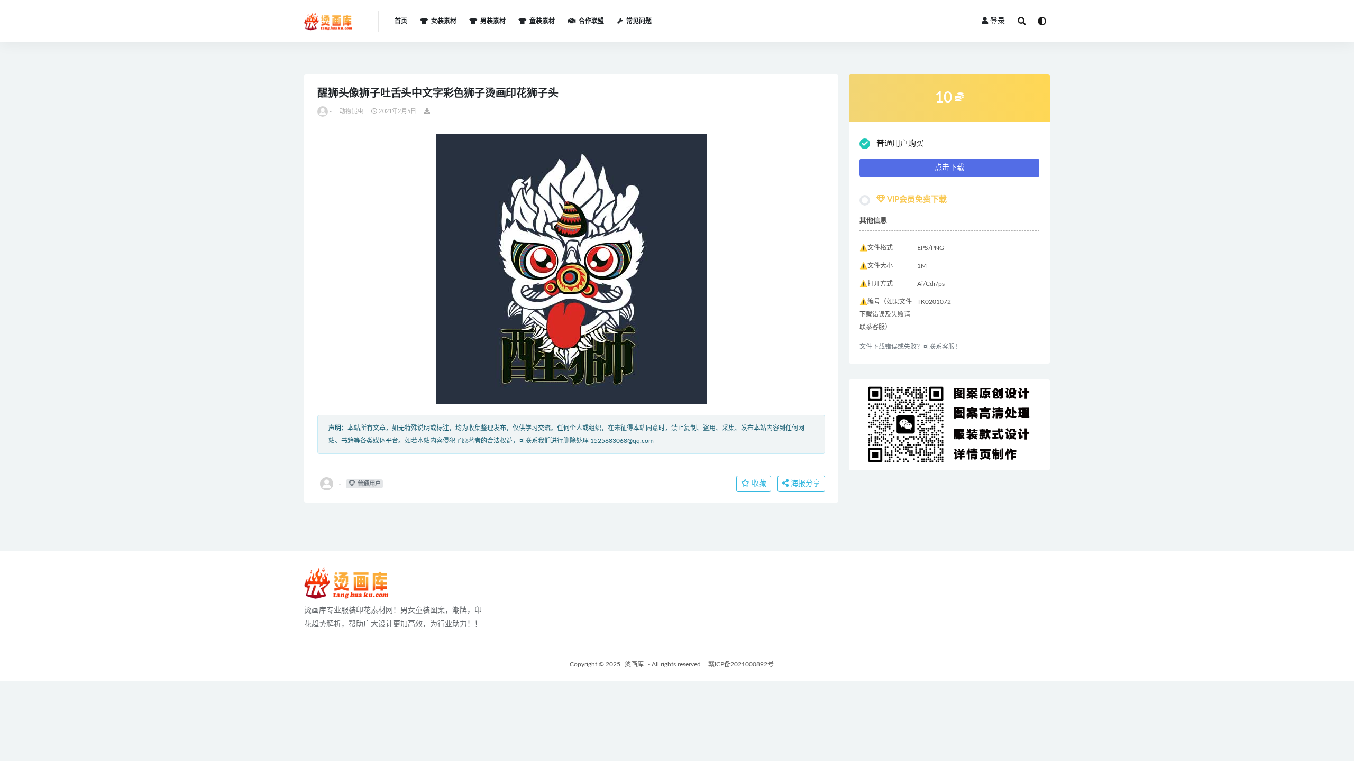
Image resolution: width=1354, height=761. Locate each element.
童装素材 (542, 21)
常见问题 (639, 21)
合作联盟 (591, 21)
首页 (401, 21)
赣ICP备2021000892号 (741, 664)
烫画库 (634, 664)
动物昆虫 (351, 111)
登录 (997, 21)
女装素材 (443, 21)
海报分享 (804, 483)
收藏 (757, 483)
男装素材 (493, 21)
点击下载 (949, 167)
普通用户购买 (900, 143)
